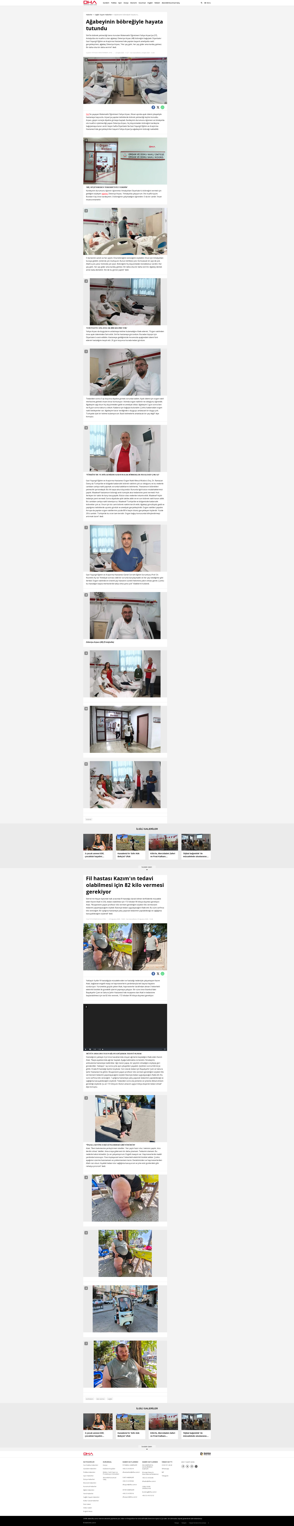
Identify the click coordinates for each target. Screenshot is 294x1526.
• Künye (176, 1523)
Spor (120, 3)
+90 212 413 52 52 (148, 1495)
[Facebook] (183, 1466)
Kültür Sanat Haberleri (91, 1501)
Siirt (87, 35)
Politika (113, 3)
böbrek (95, 35)
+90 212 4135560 (128, 1481)
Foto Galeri (87, 1504)
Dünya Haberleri (89, 1479)
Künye (105, 1465)
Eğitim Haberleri (88, 1490)
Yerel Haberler (88, 1493)
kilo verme (100, 1399)
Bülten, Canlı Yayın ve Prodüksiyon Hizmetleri (111, 1473)
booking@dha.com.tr (149, 1492)
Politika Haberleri (89, 1472)
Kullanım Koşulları (109, 1469)
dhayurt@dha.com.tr (130, 1484)
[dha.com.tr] (91, 1454)
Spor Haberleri (88, 1476)
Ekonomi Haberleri (89, 1483)
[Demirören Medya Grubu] (206, 1454)
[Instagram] (191, 1466)
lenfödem (89, 1399)
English (150, 3)
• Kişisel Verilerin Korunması (197, 1523)
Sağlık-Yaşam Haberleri (103, 14)
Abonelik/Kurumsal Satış (171, 3)
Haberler (89, 14)
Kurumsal (142, 3)
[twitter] (187, 1466)
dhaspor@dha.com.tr (130, 1497)
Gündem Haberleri (89, 1469)
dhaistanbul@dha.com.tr (131, 1472)
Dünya (126, 3)
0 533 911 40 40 (167, 1465)
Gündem (106, 3)
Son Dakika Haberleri (90, 1465)
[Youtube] (196, 1466)
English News (87, 1511)
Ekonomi (133, 3)
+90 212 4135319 (128, 1469)
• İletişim (183, 1523)
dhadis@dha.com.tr (149, 1481)
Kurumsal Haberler (89, 1486)
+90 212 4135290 (147, 1478)
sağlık (110, 1399)
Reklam (157, 3)
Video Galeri (87, 1508)
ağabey (103, 44)
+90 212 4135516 (128, 1493)
